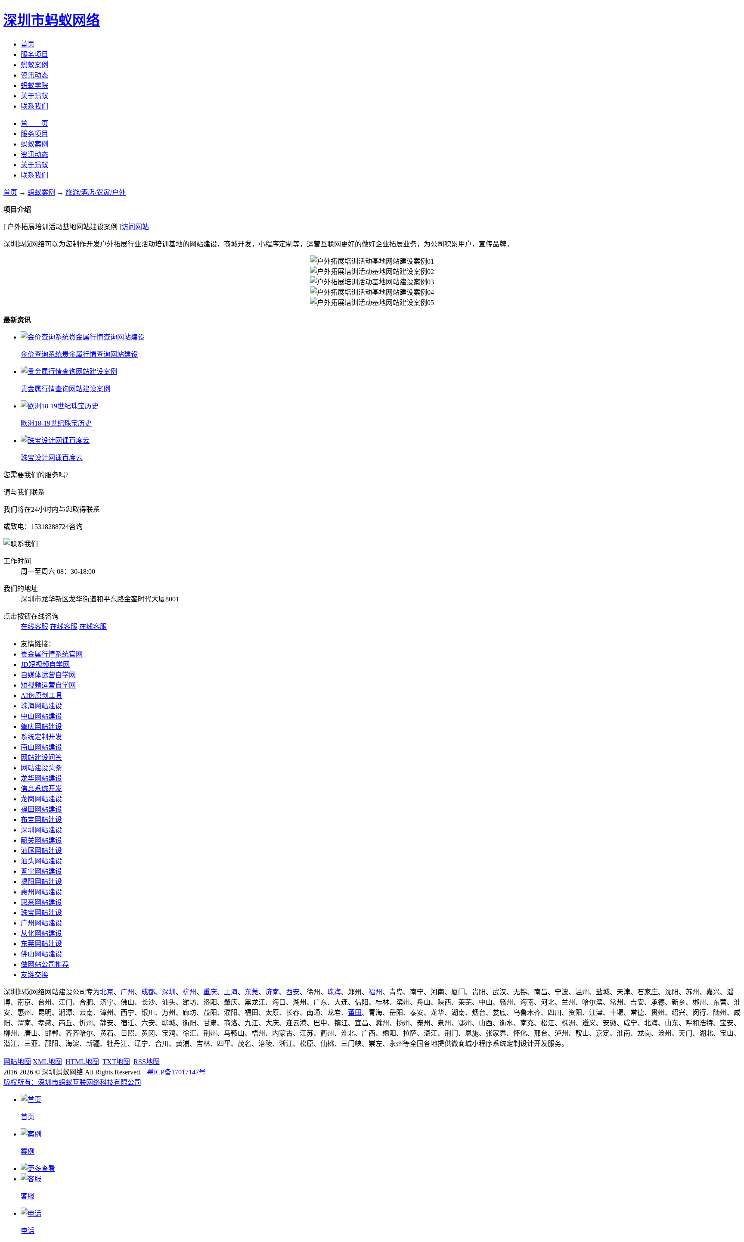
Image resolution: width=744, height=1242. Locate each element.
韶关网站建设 (41, 840)
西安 (293, 992)
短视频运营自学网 (48, 685)
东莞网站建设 (41, 943)
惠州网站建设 (41, 892)
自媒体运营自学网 (48, 675)
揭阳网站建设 (41, 881)
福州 (375, 992)
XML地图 (47, 1061)
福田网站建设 (41, 809)
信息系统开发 (41, 788)
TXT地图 (116, 1061)
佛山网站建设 (41, 954)
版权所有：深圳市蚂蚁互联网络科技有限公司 (72, 1082)
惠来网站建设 (41, 902)
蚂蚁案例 (34, 64)
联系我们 (34, 106)
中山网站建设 (41, 716)
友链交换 (34, 974)
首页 (27, 44)
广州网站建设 (41, 923)
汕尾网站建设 (41, 850)
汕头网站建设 (41, 861)
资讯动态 (34, 75)
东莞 (251, 992)
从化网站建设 (41, 933)
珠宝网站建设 (41, 912)
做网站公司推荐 (45, 964)
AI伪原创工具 (41, 695)
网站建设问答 (41, 757)
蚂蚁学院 (34, 85)
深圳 (169, 992)
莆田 (355, 1012)
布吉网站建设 (41, 819)
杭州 (189, 992)
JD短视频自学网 (45, 664)
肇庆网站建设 (41, 726)
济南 (272, 992)
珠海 (334, 992)
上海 (231, 992)
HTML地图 (82, 1061)
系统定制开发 (41, 737)
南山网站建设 (41, 747)
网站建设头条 (41, 768)
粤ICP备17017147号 (176, 1072)
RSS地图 (146, 1061)
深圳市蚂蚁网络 (51, 20)
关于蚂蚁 (34, 96)
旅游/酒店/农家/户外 (95, 192)
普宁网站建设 (41, 871)
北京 (107, 992)
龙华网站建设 (41, 778)
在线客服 (34, 626)
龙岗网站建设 (41, 799)
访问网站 (135, 226)
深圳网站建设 (41, 830)
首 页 (34, 123)
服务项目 (34, 54)
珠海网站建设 (41, 706)
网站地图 (17, 1061)
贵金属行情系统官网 (52, 654)
